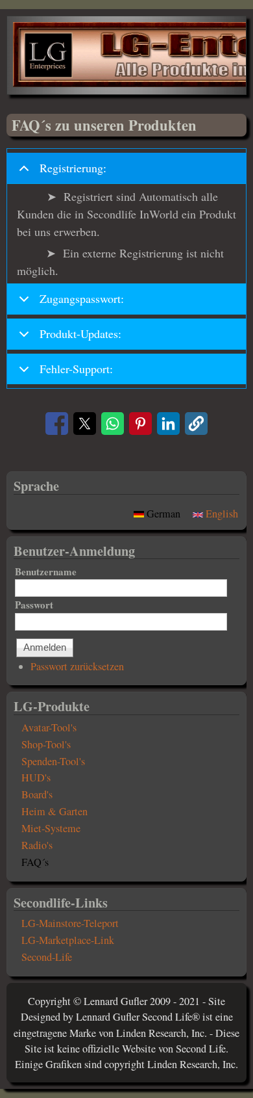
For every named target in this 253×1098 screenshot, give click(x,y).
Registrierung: (73, 168)
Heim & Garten (54, 811)
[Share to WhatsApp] (112, 423)
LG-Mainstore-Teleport (70, 923)
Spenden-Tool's (53, 761)
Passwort (34, 604)
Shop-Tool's (46, 744)
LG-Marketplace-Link (67, 940)
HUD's (36, 777)
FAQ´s (35, 862)
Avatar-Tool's (49, 727)
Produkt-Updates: (80, 333)
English (220, 513)
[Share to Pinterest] (140, 423)
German (163, 513)
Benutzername (46, 571)
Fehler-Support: (76, 368)
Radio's (37, 845)
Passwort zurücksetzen (77, 666)
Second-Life (46, 957)
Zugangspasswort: (82, 298)
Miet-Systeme (50, 828)
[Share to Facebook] (56, 423)
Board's (37, 794)
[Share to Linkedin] (168, 423)
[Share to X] (84, 423)
